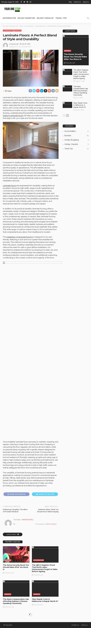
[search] (88, 18)
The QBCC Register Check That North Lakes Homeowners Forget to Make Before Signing (44, 568)
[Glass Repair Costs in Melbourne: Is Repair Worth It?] (45, 588)
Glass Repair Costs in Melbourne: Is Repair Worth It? (45, 600)
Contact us (77, 2)
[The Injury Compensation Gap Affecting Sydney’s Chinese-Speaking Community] (16, 588)
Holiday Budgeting (26, 18)
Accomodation (9, 18)
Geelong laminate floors (13, 116)
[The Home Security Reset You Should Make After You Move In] (16, 554)
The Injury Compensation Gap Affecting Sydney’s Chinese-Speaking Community (16, 601)
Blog (70, 2)
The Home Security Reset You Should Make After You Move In (16, 567)
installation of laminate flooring (20, 237)
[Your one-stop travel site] (12, 9)
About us (86, 2)
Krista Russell (13, 44)
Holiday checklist (45, 18)
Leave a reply (11, 534)
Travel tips (61, 18)
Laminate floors (9, 186)
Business (18, 30)
